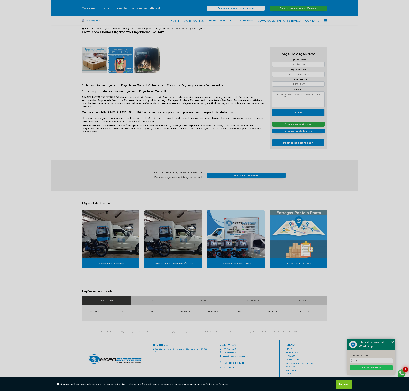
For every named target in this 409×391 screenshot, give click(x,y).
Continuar (344, 384)
